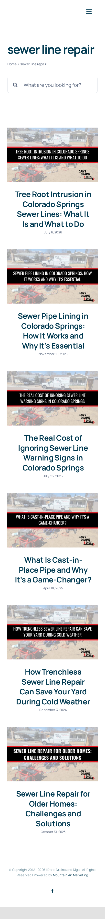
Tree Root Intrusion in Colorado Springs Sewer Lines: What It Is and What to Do (53, 209)
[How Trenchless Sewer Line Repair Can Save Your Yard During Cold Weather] (52, 632)
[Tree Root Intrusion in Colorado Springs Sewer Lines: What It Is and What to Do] (52, 155)
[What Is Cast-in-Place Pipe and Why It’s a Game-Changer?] (52, 520)
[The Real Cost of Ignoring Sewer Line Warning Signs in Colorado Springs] (52, 398)
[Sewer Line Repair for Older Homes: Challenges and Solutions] (52, 754)
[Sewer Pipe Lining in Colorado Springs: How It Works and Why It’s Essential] (52, 276)
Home (12, 64)
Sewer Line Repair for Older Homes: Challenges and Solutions (53, 808)
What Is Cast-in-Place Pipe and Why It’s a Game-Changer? (53, 570)
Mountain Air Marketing (70, 875)
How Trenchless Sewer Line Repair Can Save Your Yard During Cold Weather (53, 687)
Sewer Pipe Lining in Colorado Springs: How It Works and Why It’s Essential (53, 331)
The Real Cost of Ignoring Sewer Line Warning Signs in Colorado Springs (53, 453)
